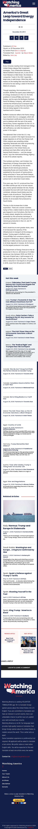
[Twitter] (16, 38)
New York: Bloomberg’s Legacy (10, 639)
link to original (20, 50)
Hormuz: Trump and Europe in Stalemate (16, 527)
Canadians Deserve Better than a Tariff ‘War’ (18, 384)
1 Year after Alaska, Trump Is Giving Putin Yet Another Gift (17, 466)
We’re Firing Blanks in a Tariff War (17, 398)
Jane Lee (13, 55)
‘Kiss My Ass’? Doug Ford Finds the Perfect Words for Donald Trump (18, 370)
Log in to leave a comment (19, 667)
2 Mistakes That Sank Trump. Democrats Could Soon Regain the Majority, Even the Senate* (21, 284)
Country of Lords (14, 425)
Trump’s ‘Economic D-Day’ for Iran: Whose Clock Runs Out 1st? (21, 301)
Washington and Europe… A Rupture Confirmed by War (18, 549)
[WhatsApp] (26, 38)
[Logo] (17, 3)
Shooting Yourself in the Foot (17, 592)
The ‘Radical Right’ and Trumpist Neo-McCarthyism (18, 346)
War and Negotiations (16, 481)
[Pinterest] (21, 38)
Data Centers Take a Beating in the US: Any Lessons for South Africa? (20, 317)
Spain (10, 268)
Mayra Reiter (28, 53)
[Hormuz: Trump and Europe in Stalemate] (19, 511)
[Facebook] (12, 38)
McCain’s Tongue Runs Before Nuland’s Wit (28, 650)
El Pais (14, 46)
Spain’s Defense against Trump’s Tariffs (17, 574)
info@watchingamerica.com (20, 757)
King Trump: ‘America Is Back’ (17, 611)
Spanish (18, 53)
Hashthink (30, 827)
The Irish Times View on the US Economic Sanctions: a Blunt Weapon (20, 333)
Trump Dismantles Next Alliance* (16, 445)
